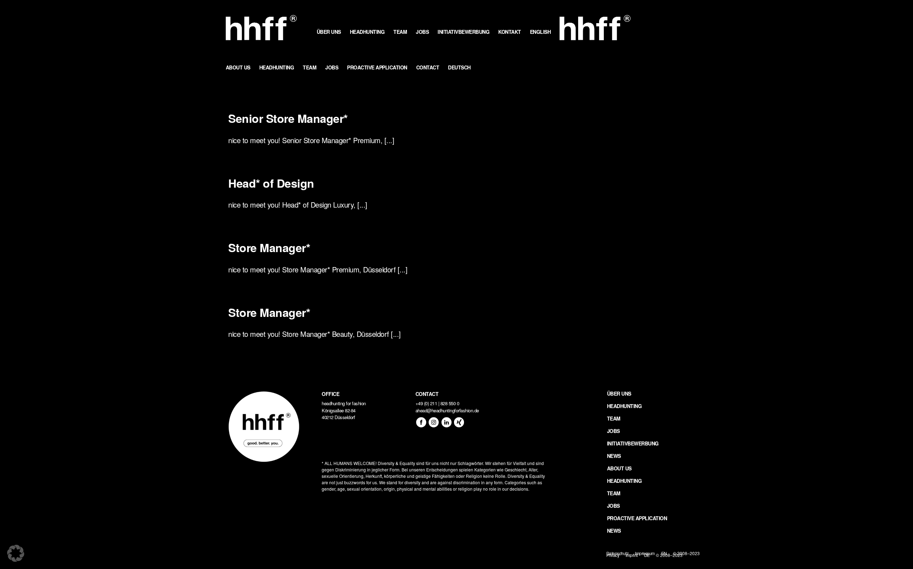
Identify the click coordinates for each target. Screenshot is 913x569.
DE (647, 555)
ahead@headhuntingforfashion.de (447, 410)
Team (614, 418)
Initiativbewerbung (633, 443)
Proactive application (637, 518)
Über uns (619, 393)
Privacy (612, 555)
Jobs (613, 430)
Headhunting (624, 405)
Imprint (632, 555)
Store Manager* (269, 247)
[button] (15, 553)
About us (619, 468)
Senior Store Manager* (288, 118)
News (614, 455)
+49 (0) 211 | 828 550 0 (437, 403)
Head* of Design (271, 183)
